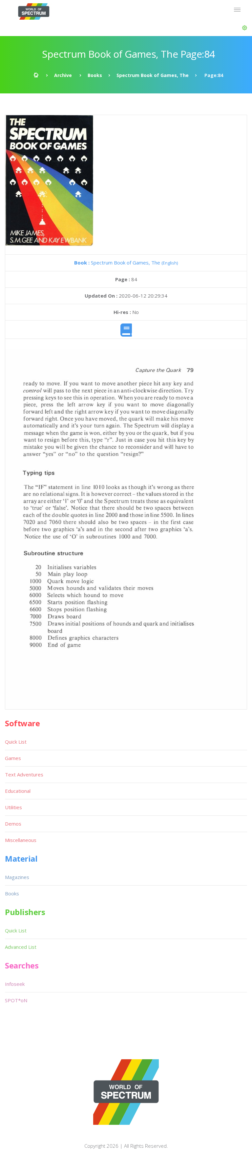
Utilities (13, 807)
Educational (18, 791)
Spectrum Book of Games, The (152, 75)
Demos (13, 823)
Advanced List (20, 947)
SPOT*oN (16, 1000)
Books (95, 75)
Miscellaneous (20, 840)
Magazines (17, 877)
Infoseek (15, 984)
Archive (63, 75)
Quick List (16, 741)
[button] (244, 28)
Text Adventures (24, 774)
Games (13, 758)
